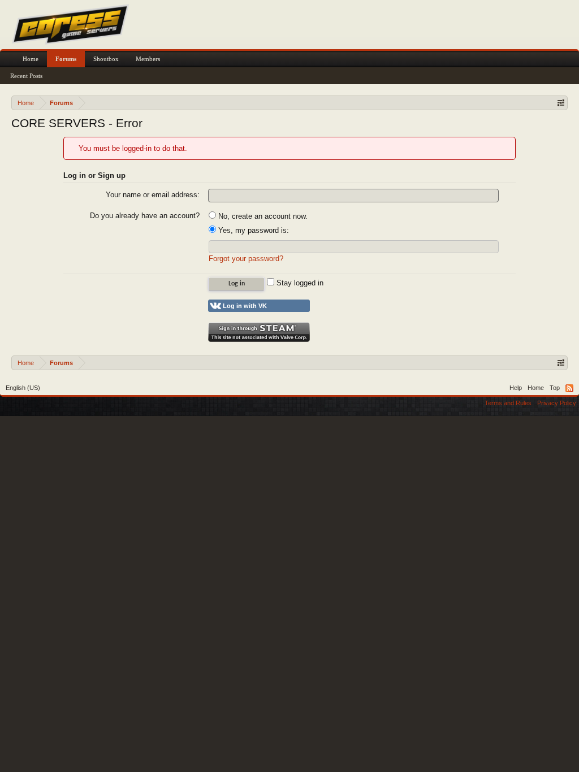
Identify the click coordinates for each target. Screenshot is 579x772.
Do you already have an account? (145, 215)
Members (148, 58)
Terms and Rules (508, 403)
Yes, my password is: (252, 230)
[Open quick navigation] (560, 102)
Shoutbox (106, 58)
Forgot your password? (246, 258)
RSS (569, 388)
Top (555, 387)
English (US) (23, 387)
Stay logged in (298, 283)
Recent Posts (26, 75)
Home (30, 58)
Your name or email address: (153, 194)
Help (515, 387)
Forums (65, 58)
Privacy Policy (556, 403)
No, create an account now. (262, 216)
